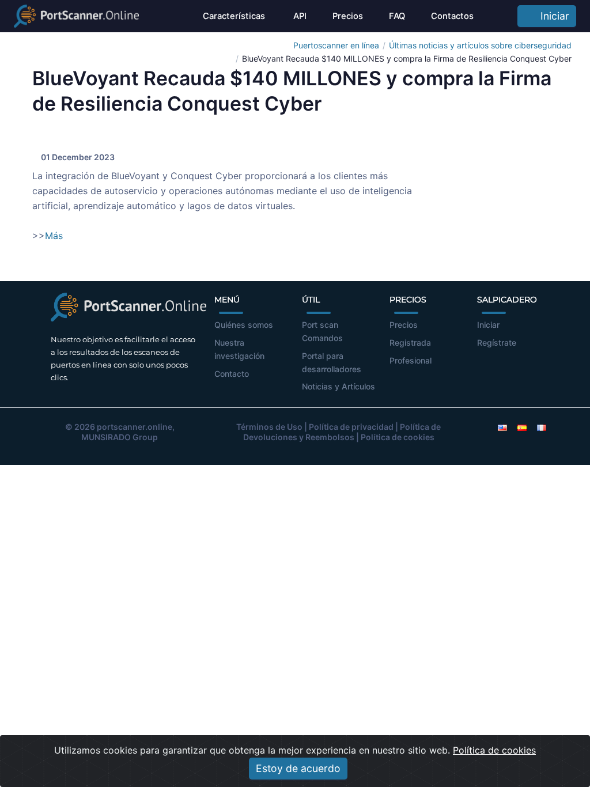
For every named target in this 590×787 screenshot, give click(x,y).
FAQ (397, 16)
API (299, 16)
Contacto (231, 374)
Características (234, 16)
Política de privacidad (351, 427)
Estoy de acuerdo (298, 768)
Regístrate (496, 342)
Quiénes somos (243, 325)
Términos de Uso (269, 427)
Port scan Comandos (322, 331)
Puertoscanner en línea (336, 45)
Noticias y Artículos (338, 386)
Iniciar (552, 16)
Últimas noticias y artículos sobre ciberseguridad (480, 45)
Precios (347, 16)
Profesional (410, 360)
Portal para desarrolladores (331, 362)
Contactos (452, 16)
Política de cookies (397, 437)
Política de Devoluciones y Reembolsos (342, 432)
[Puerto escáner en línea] (76, 16)
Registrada (410, 342)
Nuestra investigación (239, 349)
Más (54, 235)
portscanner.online (134, 427)
